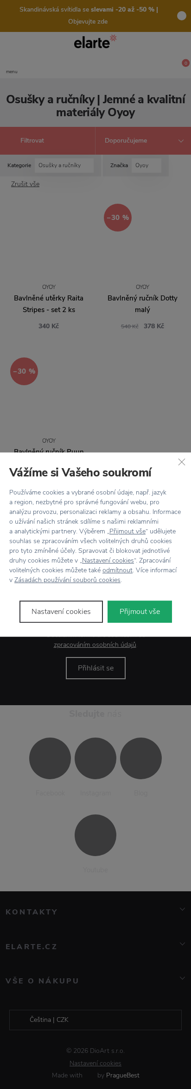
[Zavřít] (181, 461)
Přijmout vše (127, 531)
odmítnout (117, 570)
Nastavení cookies (108, 560)
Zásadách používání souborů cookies (67, 580)
